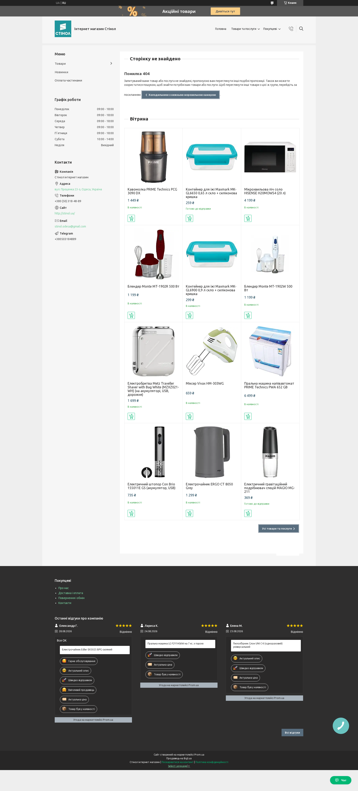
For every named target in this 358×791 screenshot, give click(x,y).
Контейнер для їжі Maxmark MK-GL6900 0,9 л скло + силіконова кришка (211, 290)
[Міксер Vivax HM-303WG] (212, 351)
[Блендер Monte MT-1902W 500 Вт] (270, 254)
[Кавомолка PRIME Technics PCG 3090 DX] (154, 157)
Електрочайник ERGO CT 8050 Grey (209, 486)
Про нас (63, 588)
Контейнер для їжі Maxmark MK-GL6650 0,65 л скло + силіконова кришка (211, 193)
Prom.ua (199, 754)
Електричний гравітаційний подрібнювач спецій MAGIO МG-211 (269, 487)
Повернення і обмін (71, 598)
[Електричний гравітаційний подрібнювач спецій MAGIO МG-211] (270, 452)
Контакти (64, 603)
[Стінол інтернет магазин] (63, 29)
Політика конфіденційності (211, 762)
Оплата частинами (68, 80)
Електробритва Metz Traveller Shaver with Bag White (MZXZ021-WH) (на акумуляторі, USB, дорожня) (153, 389)
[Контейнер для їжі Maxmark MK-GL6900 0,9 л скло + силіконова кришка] (212, 254)
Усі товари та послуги (277, 528)
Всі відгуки (292, 732)
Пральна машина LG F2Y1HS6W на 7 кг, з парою (176, 643)
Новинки (61, 72)
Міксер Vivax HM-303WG (205, 383)
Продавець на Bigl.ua (179, 758)
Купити (131, 218)
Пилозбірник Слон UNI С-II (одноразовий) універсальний (258, 645)
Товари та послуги (243, 28)
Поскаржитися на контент (178, 762)
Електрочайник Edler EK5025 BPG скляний (87, 649)
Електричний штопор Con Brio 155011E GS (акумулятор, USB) (151, 486)
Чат (343, 780)
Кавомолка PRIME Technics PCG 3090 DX (152, 191)
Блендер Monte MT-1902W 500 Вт (268, 288)
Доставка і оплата (70, 593)
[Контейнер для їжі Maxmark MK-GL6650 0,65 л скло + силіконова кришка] (212, 157)
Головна (220, 28)
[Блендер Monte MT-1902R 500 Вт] (154, 254)
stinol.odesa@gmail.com (70, 226)
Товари (60, 63)
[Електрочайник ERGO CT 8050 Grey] (212, 452)
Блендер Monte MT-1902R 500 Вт (153, 286)
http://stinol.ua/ (65, 213)
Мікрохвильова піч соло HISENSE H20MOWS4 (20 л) (265, 191)
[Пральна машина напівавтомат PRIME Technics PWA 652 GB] (270, 351)
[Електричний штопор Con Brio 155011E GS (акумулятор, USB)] (154, 452)
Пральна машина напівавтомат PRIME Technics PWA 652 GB (269, 385)
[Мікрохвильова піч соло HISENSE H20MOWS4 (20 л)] (270, 157)
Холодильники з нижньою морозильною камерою (182, 94)
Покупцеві (270, 28)
